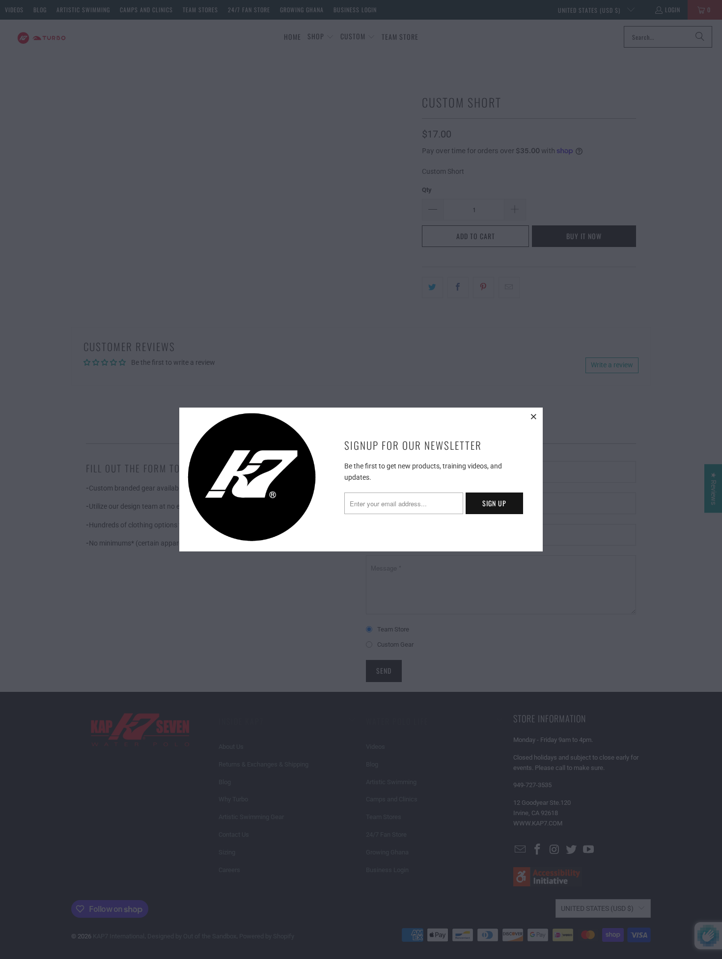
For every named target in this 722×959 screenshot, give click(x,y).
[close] (534, 416)
